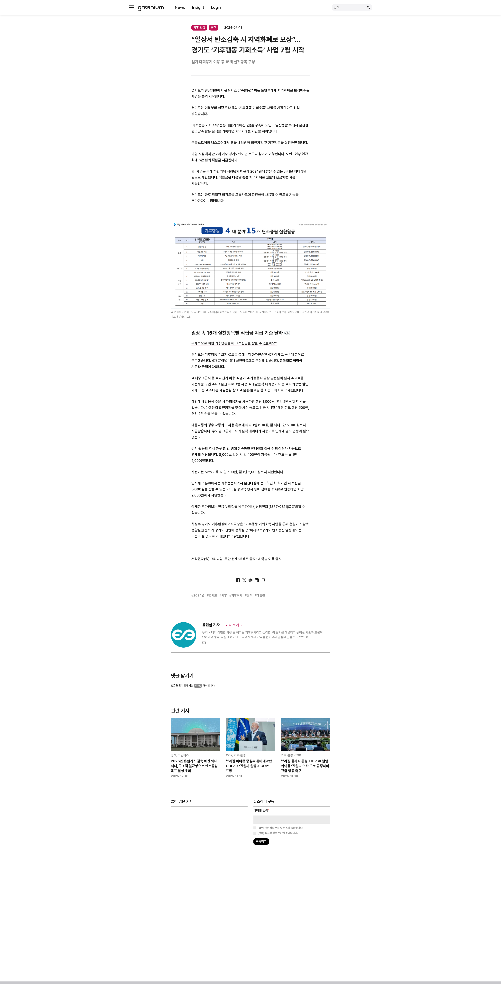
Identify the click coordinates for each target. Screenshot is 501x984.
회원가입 (233, 504)
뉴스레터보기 (268, 504)
